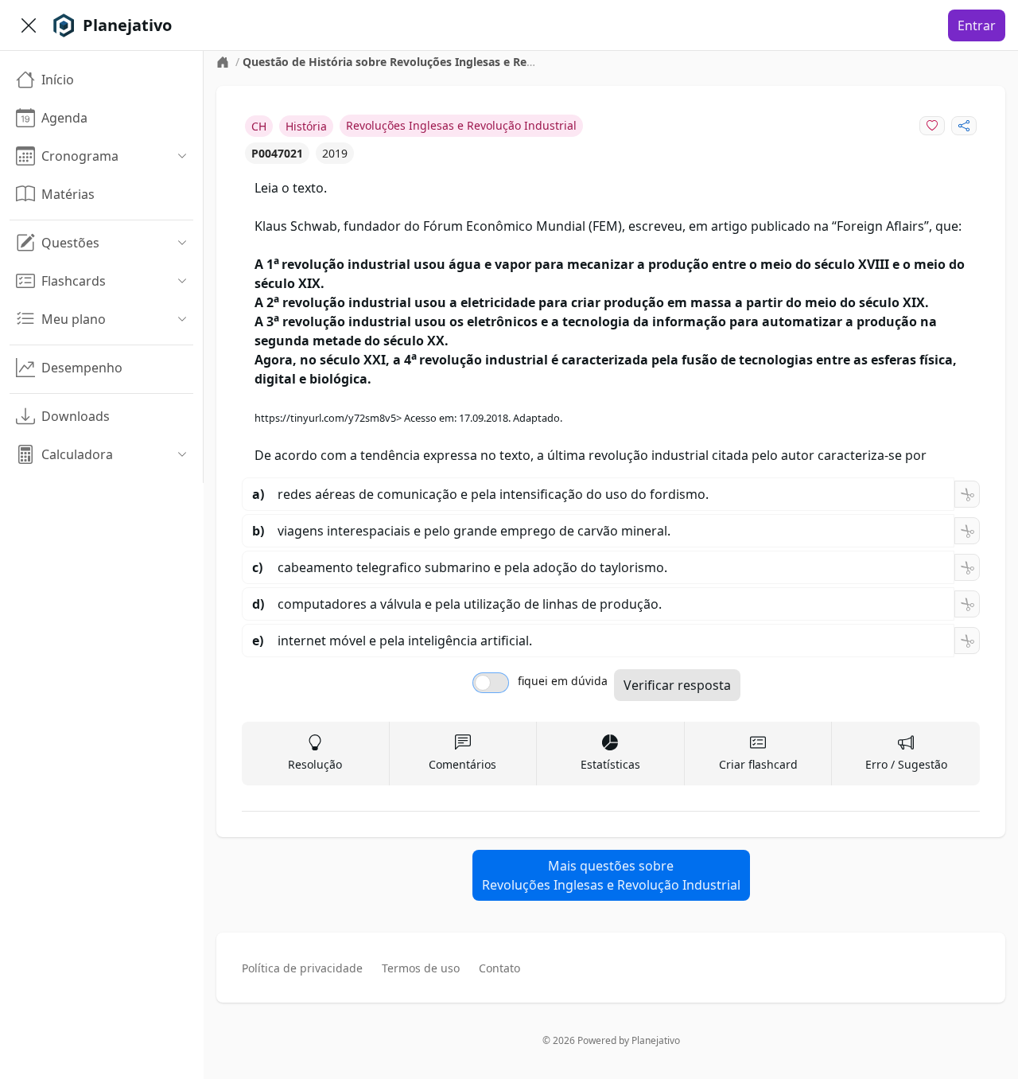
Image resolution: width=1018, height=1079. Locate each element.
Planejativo (655, 1040)
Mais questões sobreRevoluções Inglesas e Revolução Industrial (611, 875)
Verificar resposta (677, 685)
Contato (499, 968)
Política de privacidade (302, 968)
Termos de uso (421, 968)
